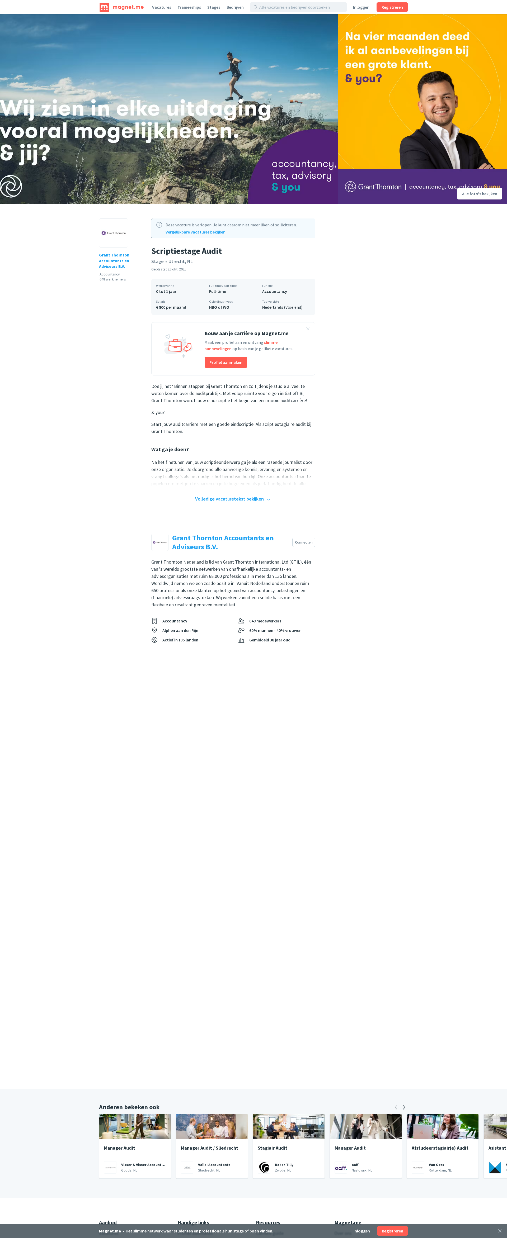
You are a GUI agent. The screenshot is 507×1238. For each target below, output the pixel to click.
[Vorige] (396, 1107)
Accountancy (274, 291)
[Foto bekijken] (169, 109)
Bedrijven (235, 7)
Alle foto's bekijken (479, 193)
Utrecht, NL (180, 261)
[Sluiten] (500, 1231)
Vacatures (161, 7)
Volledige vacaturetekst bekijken (229, 499)
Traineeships (189, 7)
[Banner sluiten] (308, 329)
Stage (157, 261)
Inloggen (361, 7)
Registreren (392, 7)
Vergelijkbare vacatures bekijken (196, 232)
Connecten (304, 542)
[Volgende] (404, 1107)
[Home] (122, 7)
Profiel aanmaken (225, 362)
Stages (213, 7)
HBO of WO (219, 307)
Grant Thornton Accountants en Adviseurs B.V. (114, 260)
